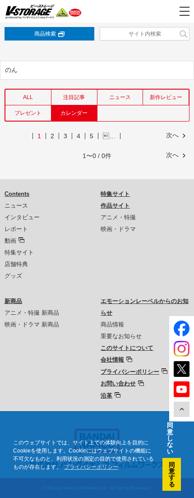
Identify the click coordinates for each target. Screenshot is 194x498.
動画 (10, 240)
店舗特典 (16, 264)
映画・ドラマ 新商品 (32, 324)
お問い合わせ (118, 383)
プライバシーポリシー (130, 371)
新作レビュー (166, 97)
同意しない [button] (170, 438)
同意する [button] (172, 474)
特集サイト (19, 252)
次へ (172, 135)
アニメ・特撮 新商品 (32, 312)
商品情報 (112, 324)
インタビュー (22, 217)
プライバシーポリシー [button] (91, 467)
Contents (17, 193)
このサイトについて (127, 347)
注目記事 (74, 97)
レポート (16, 229)
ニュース (120, 97)
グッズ (13, 275)
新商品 (13, 301)
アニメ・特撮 (118, 217)
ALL (28, 97)
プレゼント (28, 113)
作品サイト (115, 205)
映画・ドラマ (118, 229)
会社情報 (112, 359)
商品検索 (45, 34)
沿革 (106, 395)
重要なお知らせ (121, 336)
